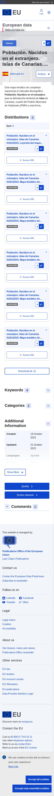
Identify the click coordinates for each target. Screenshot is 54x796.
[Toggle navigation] (48, 28)
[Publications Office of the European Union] (25, 541)
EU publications (10, 689)
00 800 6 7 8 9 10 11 (21, 737)
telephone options (22, 740)
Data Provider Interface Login (17, 693)
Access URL (28, 160)
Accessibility (9, 628)
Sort (8, 126)
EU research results (12, 679)
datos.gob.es (17, 73)
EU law (6, 669)
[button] (43, 2)
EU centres (31, 747)
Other (25, 602)
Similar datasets (25, 495)
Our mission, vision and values (18, 648)
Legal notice (8, 620)
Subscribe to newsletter (14, 580)
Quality (25, 486)
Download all (25, 371)
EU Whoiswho (10, 684)
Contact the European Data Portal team (23, 576)
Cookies (6, 624)
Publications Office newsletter (18, 652)
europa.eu (27, 721)
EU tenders (8, 674)
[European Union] (25, 714)
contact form (24, 744)
